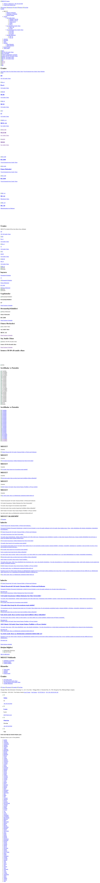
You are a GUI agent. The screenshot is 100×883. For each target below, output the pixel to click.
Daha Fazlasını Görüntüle (6, 305)
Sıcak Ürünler (27, 692)
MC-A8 (11, 37)
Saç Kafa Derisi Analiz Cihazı (13, 25)
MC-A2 (11, 36)
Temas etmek (7, 48)
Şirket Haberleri (10, 44)
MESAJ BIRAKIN (5, 654)
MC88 (10, 23)
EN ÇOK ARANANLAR (52, 692)
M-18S (11, 28)
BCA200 (11, 33)
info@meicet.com (15, 651)
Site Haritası (34, 692)
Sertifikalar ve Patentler (11, 14)
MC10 (10, 24)
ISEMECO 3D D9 (13, 19)
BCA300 (11, 31)
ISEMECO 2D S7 (13, 20)
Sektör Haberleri (10, 45)
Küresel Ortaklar (10, 15)
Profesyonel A (12, 22)
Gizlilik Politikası (7, 663)
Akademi (6, 39)
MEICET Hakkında (11, 12)
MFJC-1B (11, 27)
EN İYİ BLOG (41, 692)
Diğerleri (42, 71)
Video (5, 41)
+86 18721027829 (19, 650)
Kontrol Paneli (7, 47)
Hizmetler (6, 40)
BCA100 (11, 32)
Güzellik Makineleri (11, 35)
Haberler (6, 43)
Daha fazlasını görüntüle (6, 644)
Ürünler (5, 16)
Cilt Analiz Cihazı (10, 18)
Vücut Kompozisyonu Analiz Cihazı (14, 29)
